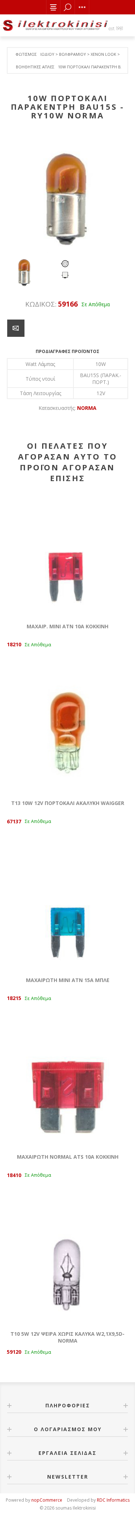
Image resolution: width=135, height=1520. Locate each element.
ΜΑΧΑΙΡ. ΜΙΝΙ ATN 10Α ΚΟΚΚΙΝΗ (67, 626)
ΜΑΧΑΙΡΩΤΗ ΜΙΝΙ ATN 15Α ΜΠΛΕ (67, 980)
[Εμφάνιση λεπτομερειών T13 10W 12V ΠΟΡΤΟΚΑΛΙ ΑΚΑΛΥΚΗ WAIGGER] (68, 732)
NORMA (86, 407)
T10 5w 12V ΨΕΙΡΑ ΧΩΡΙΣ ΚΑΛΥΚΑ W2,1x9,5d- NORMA (67, 1337)
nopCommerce (46, 1500)
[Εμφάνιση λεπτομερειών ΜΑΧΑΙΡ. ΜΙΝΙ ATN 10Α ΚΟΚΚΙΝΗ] (68, 555)
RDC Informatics (113, 1500)
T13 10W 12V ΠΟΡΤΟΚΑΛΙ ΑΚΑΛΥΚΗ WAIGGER (67, 803)
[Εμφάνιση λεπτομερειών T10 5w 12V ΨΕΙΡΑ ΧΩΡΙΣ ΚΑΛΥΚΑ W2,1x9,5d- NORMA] (68, 1262)
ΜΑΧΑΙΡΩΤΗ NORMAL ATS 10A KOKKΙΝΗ (67, 1156)
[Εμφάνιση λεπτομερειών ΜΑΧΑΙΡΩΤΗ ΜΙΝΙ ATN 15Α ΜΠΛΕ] (68, 908)
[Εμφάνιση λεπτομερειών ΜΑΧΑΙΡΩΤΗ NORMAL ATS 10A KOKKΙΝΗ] (68, 1085)
